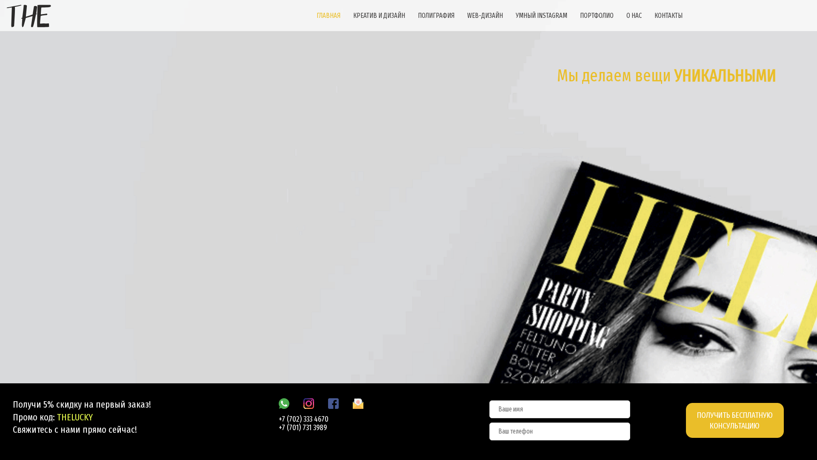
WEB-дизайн (485, 16)
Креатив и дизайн (379, 16)
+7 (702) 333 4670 (304, 419)
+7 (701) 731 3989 (303, 427)
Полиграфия (436, 16)
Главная (328, 16)
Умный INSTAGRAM (541, 16)
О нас (634, 16)
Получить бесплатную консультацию (735, 420)
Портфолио (597, 16)
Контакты (668, 16)
